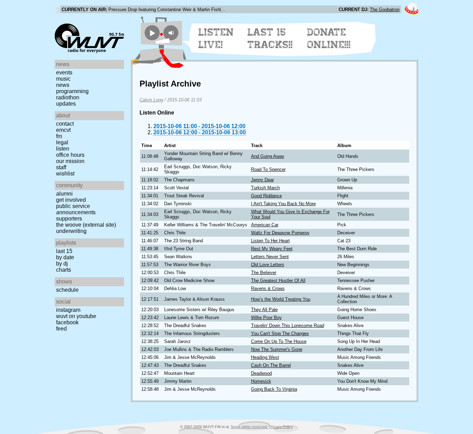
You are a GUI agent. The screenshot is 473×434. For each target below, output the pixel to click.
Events (64, 72)
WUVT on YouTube (76, 316)
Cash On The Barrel (271, 365)
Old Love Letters (267, 264)
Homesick (261, 381)
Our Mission (70, 161)
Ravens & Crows (268, 288)
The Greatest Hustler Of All (278, 280)
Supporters (69, 218)
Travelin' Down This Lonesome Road (287, 325)
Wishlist (65, 174)
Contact (65, 124)
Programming (72, 91)
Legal (62, 142)
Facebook (67, 322)
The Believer (263, 272)
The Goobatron (385, 9)
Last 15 (64, 251)
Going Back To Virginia (274, 389)
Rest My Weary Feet (272, 248)
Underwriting (71, 231)
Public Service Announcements (76, 209)
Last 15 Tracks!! (270, 38)
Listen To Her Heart (270, 240)
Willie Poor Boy (266, 317)
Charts (63, 270)
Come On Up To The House (278, 341)
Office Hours (70, 155)
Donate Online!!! (329, 38)
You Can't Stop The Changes (280, 333)
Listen (62, 149)
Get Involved (71, 200)
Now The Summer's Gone (276, 349)
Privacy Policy (281, 427)
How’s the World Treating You (280, 299)
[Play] (152, 32)
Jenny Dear (262, 179)
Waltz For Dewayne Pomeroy (280, 232)
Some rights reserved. (249, 427)
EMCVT (63, 130)
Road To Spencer (268, 169)
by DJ (62, 263)
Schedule (67, 290)
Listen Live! (216, 38)
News (62, 85)
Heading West (265, 357)
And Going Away (267, 156)
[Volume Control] (172, 32)
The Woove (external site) (86, 225)
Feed (61, 329)
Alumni (64, 194)
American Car (264, 224)
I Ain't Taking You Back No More (283, 203)
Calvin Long (151, 99)
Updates (66, 104)
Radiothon (67, 97)
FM (59, 136)
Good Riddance (266, 195)
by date (65, 257)
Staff (61, 167)
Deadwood (261, 373)
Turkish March (265, 187)
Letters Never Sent (270, 256)
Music (63, 79)
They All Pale (264, 309)
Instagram (68, 310)
